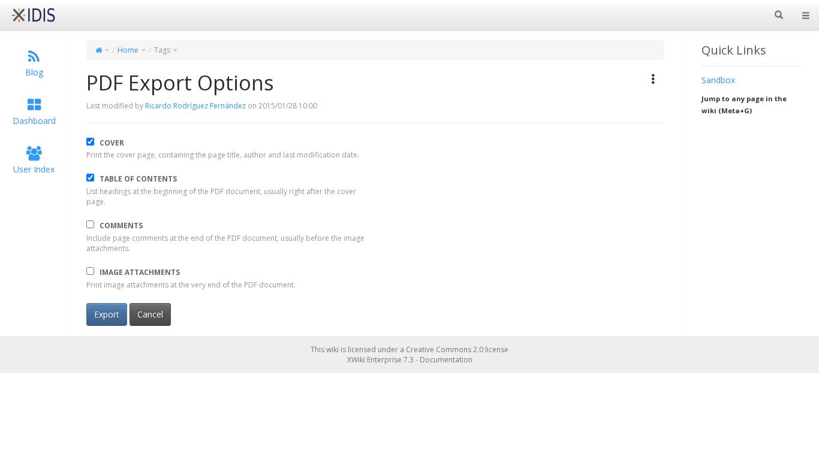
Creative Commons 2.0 (444, 349)
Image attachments (140, 272)
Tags (162, 50)
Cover (112, 142)
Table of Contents (138, 178)
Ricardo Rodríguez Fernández (195, 106)
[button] (653, 79)
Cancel (150, 314)
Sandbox (718, 80)
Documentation (446, 360)
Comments (121, 225)
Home (128, 50)
